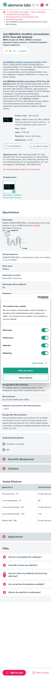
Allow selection (25, 378)
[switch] (44, 338)
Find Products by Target (18, 12)
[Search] (42, 5)
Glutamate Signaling (14, 19)
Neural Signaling (38, 12)
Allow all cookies (25, 370)
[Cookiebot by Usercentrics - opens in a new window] (37, 297)
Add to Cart (16, 672)
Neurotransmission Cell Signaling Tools (22, 17)
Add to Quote (42, 672)
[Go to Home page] (17, 5)
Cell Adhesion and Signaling (17, 14)
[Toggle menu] (47, 5)
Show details (38, 363)
